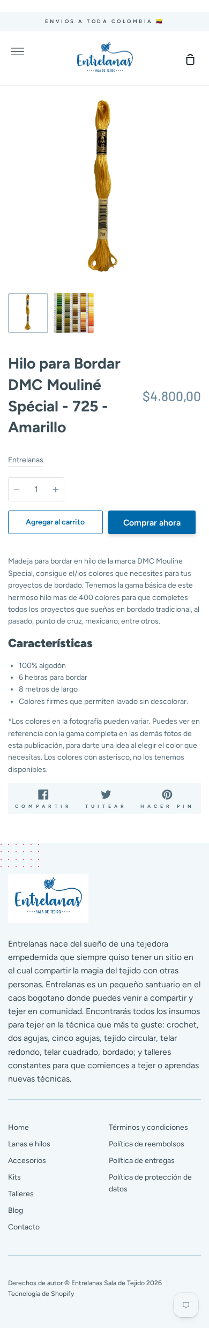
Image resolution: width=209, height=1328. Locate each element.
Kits (14, 1177)
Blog (15, 1210)
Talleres (21, 1193)
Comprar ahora (152, 522)
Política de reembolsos (146, 1144)
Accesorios (27, 1160)
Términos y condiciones (148, 1127)
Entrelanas (25, 459)
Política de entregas (142, 1160)
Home (18, 1127)
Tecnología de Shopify (41, 1293)
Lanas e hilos (29, 1144)
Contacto (24, 1227)
